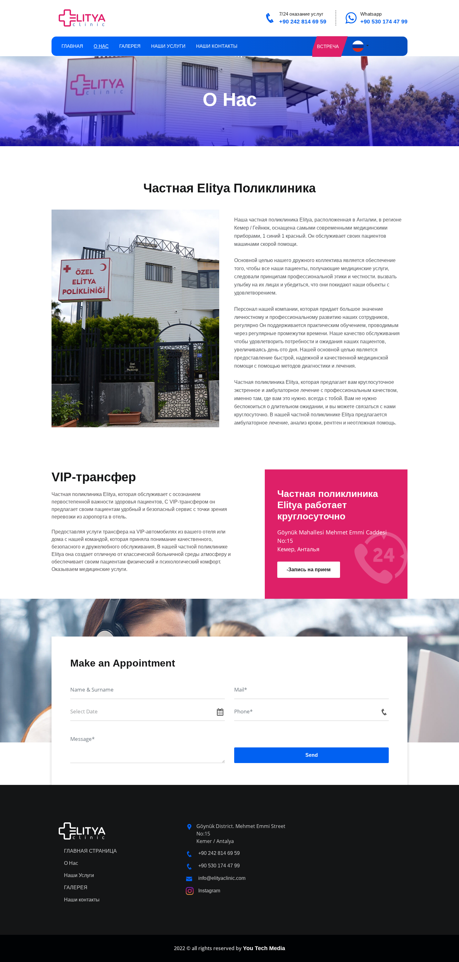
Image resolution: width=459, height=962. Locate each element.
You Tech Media (264, 948)
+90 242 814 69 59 (302, 21)
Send (311, 755)
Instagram (209, 890)
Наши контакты (216, 46)
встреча (328, 46)
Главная (72, 46)
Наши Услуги (168, 46)
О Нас (101, 46)
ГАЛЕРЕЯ (130, 46)
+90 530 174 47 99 (383, 21)
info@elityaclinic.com (221, 878)
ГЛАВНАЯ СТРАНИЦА (90, 851)
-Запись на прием (309, 569)
